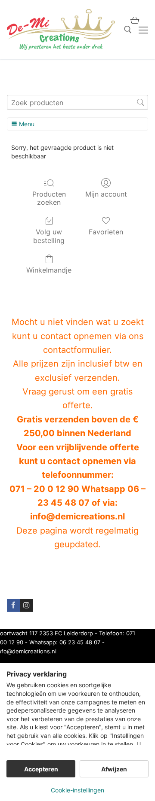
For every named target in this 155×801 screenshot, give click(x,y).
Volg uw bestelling (49, 236)
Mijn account (106, 194)
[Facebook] (13, 605)
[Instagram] (27, 605)
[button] (134, 20)
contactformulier (76, 350)
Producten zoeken (49, 198)
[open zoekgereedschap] (128, 29)
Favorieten (106, 232)
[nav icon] (143, 30)
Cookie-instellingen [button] (77, 790)
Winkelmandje (48, 270)
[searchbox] (77, 102)
